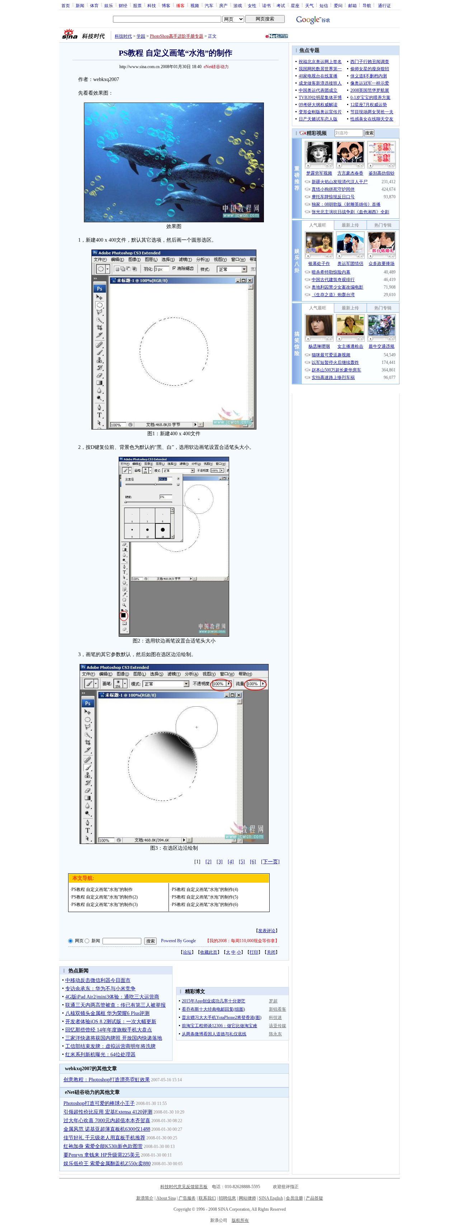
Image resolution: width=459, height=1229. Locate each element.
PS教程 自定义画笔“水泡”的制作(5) (205, 897)
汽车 (209, 5)
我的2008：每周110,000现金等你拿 (242, 940)
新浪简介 (144, 1198)
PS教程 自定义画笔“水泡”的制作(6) (205, 904)
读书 (266, 5)
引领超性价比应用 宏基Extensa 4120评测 (107, 1112)
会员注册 (294, 1198)
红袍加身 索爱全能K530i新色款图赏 (103, 1146)
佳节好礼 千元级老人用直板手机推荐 (104, 1137)
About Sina (166, 1198)
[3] (220, 861)
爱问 (338, 5)
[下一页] (270, 861)
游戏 (237, 5)
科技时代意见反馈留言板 (184, 1186)
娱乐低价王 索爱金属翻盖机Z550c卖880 (107, 1163)
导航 (367, 5)
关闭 (271, 952)
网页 (79, 940)
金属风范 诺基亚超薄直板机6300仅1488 (106, 1129)
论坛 (187, 952)
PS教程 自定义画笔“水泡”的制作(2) (104, 897)
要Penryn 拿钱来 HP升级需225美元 (101, 1155)
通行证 (384, 5)
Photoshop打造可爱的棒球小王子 (99, 1103)
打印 (254, 952)
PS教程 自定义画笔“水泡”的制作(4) (205, 889)
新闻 (80, 5)
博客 (166, 5)
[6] (253, 861)
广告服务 (187, 1198)
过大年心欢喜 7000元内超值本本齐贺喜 (106, 1120)
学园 (141, 36)
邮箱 (352, 5)
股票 (137, 5)
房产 (223, 5)
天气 (309, 5)
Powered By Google (178, 940)
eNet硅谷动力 (216, 66)
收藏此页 (208, 952)
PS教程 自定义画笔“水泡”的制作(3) (104, 904)
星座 (295, 5)
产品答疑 (314, 1198)
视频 (194, 5)
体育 (94, 5)
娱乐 (108, 5)
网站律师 (247, 1198)
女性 (252, 5)
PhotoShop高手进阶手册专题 (176, 36)
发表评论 (266, 930)
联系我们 (207, 1198)
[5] (242, 861)
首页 (65, 5)
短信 (324, 5)
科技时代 (123, 36)
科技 (151, 5)
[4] (231, 861)
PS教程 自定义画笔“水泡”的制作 (102, 889)
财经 (123, 5)
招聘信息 (227, 1198)
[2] (208, 861)
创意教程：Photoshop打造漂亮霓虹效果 (106, 1079)
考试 (280, 5)
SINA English (271, 1198)
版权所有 (240, 1220)
